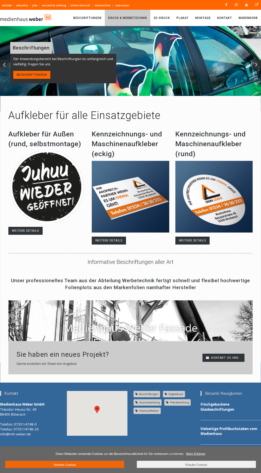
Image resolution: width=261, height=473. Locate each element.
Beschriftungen (87, 18)
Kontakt (224, 18)
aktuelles (22, 5)
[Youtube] (246, 5)
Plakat (182, 18)
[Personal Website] (256, 5)
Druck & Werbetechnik (127, 18)
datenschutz (103, 5)
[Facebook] (226, 5)
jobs (35, 5)
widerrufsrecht (80, 5)
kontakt (7, 5)
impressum (122, 5)
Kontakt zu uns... (225, 358)
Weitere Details (25, 231)
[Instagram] (236, 5)
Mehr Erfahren (195, 453)
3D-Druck (162, 18)
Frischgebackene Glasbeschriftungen (217, 407)
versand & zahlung (54, 5)
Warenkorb (248, 18)
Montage (203, 18)
